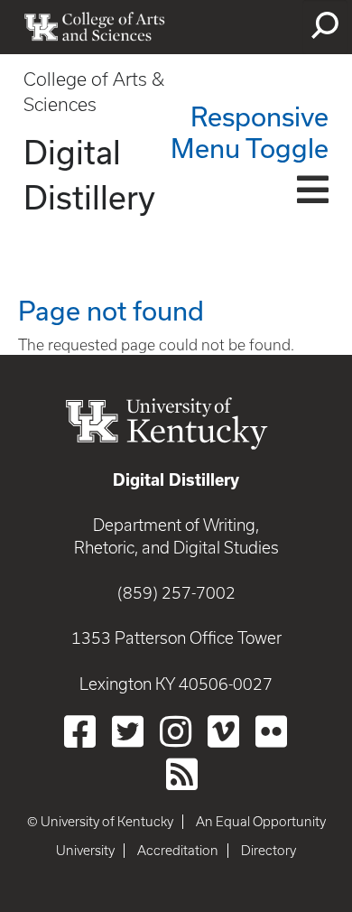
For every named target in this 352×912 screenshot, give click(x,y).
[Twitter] (128, 731)
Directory (268, 850)
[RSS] (182, 774)
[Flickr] (271, 731)
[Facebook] (80, 731)
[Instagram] (175, 731)
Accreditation (177, 850)
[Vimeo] (223, 731)
